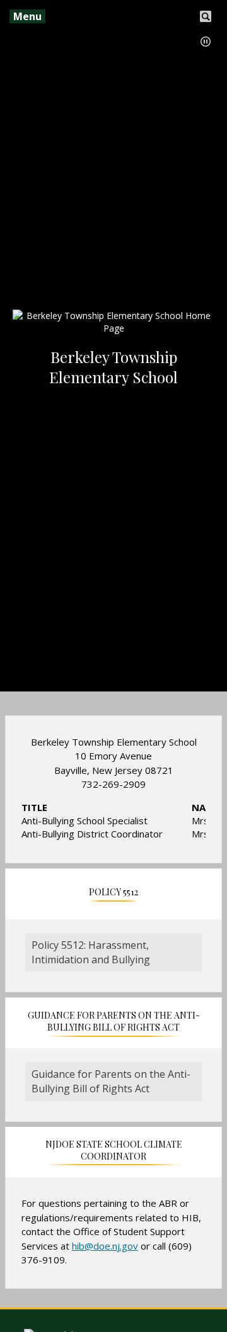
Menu (27, 16)
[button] (205, 41)
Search (205, 15)
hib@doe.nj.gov (105, 1246)
